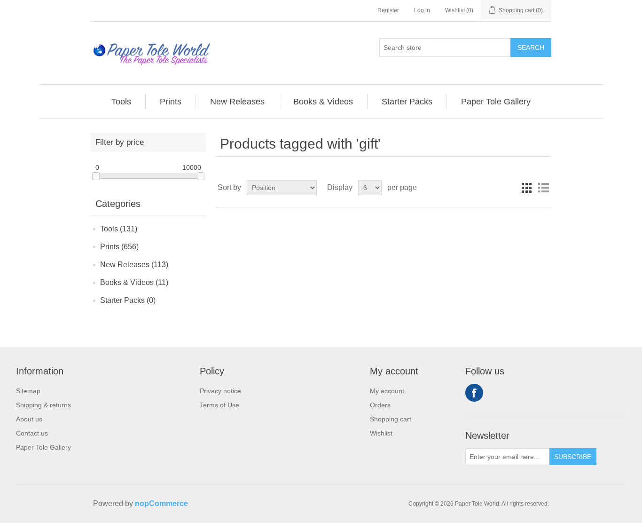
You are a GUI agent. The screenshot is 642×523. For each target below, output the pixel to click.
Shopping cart (390, 419)
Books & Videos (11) (134, 282)
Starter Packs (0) (128, 300)
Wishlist (381, 433)
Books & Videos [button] (323, 101)
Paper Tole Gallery (43, 447)
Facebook (474, 393)
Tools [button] (121, 101)
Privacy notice (220, 391)
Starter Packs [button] (407, 101)
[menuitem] (121, 102)
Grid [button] (526, 187)
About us (29, 419)
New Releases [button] (237, 101)
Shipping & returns (43, 405)
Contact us (32, 433)
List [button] (543, 187)
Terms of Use (219, 405)
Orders (380, 405)
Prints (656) (119, 247)
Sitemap (28, 391)
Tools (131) (118, 229)
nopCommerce (161, 503)
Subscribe (572, 456)
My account (387, 391)
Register (388, 10)
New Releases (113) (134, 265)
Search (530, 47)
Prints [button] (170, 101)
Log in (422, 10)
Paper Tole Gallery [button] (496, 101)
